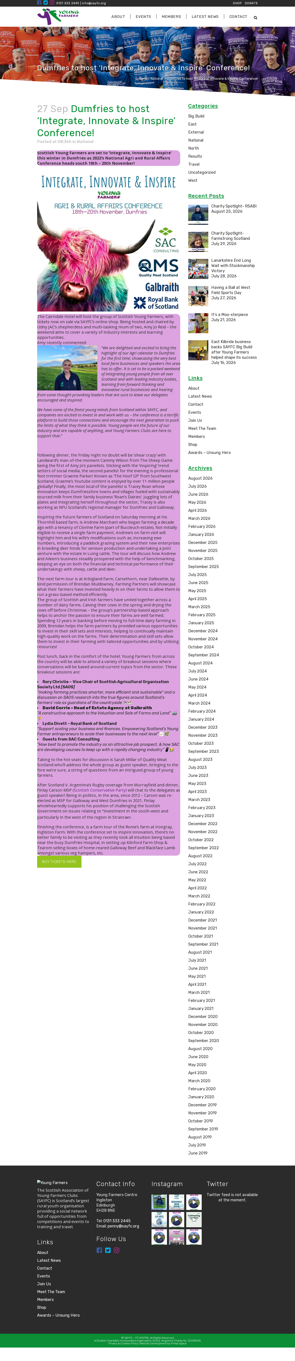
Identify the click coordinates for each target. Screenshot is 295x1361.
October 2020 (201, 1032)
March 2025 (199, 606)
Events (194, 412)
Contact (195, 404)
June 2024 (198, 679)
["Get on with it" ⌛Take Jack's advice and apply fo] (194, 1219)
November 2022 (203, 831)
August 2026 (200, 478)
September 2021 (203, 944)
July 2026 (197, 486)
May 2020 (197, 1064)
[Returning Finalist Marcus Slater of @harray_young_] (159, 1237)
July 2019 (197, 1145)
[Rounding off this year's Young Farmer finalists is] (194, 1202)
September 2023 (203, 751)
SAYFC (128, 1337)
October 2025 (201, 558)
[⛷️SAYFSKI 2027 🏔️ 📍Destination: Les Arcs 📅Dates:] (159, 1219)
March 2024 (199, 703)
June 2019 (198, 1153)
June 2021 (198, 968)
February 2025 (202, 614)
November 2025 (203, 550)
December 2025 (203, 542)
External (196, 132)
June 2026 (198, 494)
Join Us (195, 420)
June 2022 (198, 872)
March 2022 (199, 896)
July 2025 (197, 574)
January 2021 (200, 1008)
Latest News (200, 396)
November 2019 (202, 1113)
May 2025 (197, 590)
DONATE (251, 3)
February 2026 (202, 526)
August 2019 (200, 1137)
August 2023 (200, 759)
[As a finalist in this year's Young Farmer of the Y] (194, 1237)
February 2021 (201, 1000)
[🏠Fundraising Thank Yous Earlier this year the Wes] (176, 1237)
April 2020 (197, 1072)
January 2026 (201, 534)
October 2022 (201, 839)
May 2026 (197, 502)
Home (143, 79)
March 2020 (199, 1080)
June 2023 (198, 775)
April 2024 (197, 695)
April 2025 (197, 598)
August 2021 (200, 952)
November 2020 (203, 1024)
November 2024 (203, 639)
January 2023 (201, 815)
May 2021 (196, 976)
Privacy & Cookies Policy (123, 1343)
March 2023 (199, 799)
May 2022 (197, 880)
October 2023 (201, 743)
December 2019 (202, 1104)
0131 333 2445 (67, 3)
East (192, 124)
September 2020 (203, 1040)
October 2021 (200, 936)
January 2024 (201, 719)
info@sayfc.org (94, 3)
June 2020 (198, 1056)
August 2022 (200, 855)
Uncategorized (202, 172)
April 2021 (197, 984)
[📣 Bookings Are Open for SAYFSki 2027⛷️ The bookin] (176, 1202)
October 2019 (200, 1121)
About (193, 388)
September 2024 (203, 655)
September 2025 (203, 566)
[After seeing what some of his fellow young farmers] (176, 1219)
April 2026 (197, 510)
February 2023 (202, 807)
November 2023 (203, 735)
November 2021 (202, 928)
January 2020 (201, 1096)
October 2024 (201, 647)
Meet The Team (202, 428)
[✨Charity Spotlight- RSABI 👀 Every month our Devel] (159, 1202)
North (193, 148)
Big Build (196, 116)
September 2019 (203, 1129)
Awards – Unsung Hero (209, 452)
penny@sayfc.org (123, 1226)
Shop (192, 444)
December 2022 (203, 823)
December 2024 (203, 630)
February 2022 (202, 904)
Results (195, 156)
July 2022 (197, 863)
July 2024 (197, 671)
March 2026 (199, 518)
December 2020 (203, 1016)
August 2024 (200, 663)
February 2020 (202, 1088)
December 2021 (202, 920)
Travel (193, 164)
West (192, 180)
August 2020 (200, 1048)
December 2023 (203, 727)
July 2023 (197, 767)
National (157, 79)
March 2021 (199, 992)
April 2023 (197, 791)
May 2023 (197, 783)
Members (196, 436)
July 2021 (197, 960)
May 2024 (197, 687)
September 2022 (203, 847)
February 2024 (202, 711)
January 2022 (201, 912)
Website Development (153, 1343)
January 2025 (201, 622)
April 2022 (197, 888)
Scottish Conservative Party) (100, 790)
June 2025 (198, 582)
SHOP (237, 3)
